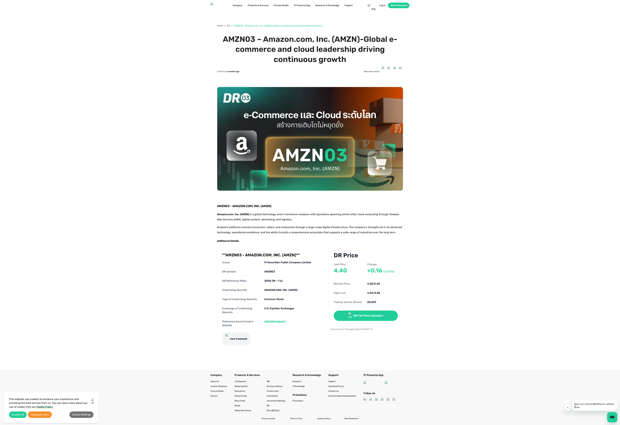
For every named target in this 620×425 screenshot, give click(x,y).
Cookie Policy (44, 406)
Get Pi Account (399, 5)
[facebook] (384, 71)
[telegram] (395, 71)
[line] (401, 71)
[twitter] (389, 71)
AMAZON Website (275, 321)
